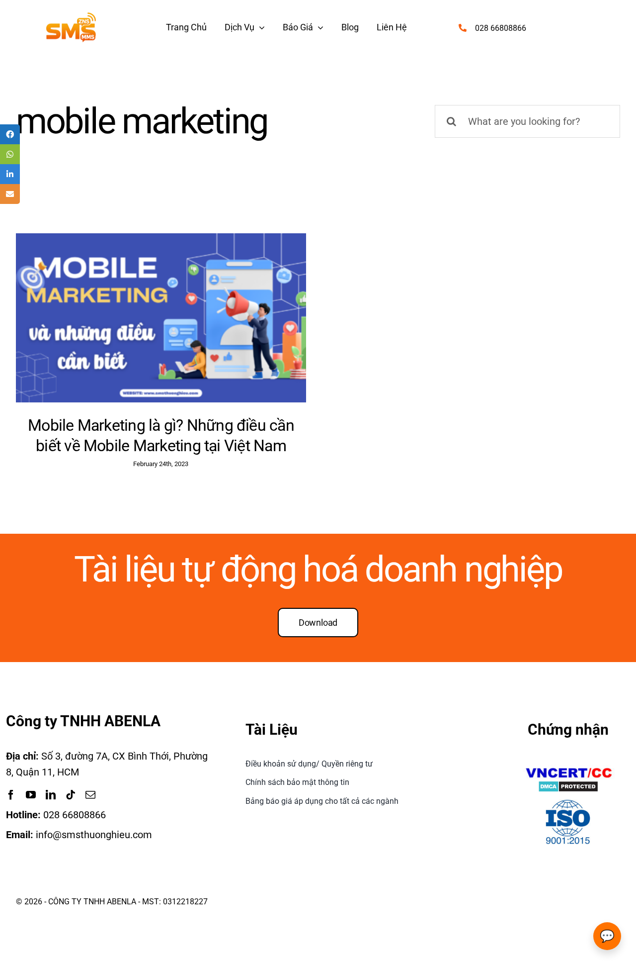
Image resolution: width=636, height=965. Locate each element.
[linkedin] (51, 795)
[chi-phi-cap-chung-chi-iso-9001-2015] (568, 801)
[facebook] (11, 795)
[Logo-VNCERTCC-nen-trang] (569, 769)
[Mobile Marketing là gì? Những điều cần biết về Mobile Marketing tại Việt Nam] (161, 317)
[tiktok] (71, 795)
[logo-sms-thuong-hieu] (71, 17)
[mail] (90, 795)
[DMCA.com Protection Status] (568, 788)
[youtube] (31, 795)
